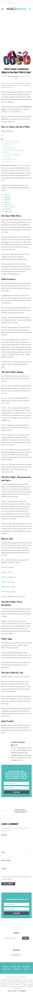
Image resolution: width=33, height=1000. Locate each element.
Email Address (6, 860)
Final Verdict (7, 161)
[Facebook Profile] (12, 745)
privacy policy (18, 988)
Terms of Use (17, 969)
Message (4, 835)
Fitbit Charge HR (10, 207)
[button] (2, 9)
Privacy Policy (6, 969)
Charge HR (15, 435)
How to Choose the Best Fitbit (11, 141)
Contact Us (27, 969)
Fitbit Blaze (8, 209)
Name (3, 852)
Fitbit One (7, 197)
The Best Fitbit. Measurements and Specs (14, 150)
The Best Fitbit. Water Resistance (12, 155)
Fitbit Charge (8, 204)
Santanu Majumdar (13, 76)
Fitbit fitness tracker (7, 112)
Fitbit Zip (7, 195)
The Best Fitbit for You (10, 159)
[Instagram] (16, 745)
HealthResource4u (16, 755)
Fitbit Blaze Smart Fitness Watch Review (21, 811)
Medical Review (16, 967)
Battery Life (7, 152)
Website (3, 868)
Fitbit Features (7, 146)
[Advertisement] (16, 32)
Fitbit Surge (8, 211)
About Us (6, 967)
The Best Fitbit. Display (10, 148)
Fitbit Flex (7, 200)
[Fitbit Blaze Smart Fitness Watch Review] (8, 811)
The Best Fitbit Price (9, 144)
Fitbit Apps (7, 157)
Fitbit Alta (7, 202)
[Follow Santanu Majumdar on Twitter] (14, 745)
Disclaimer (26, 967)
